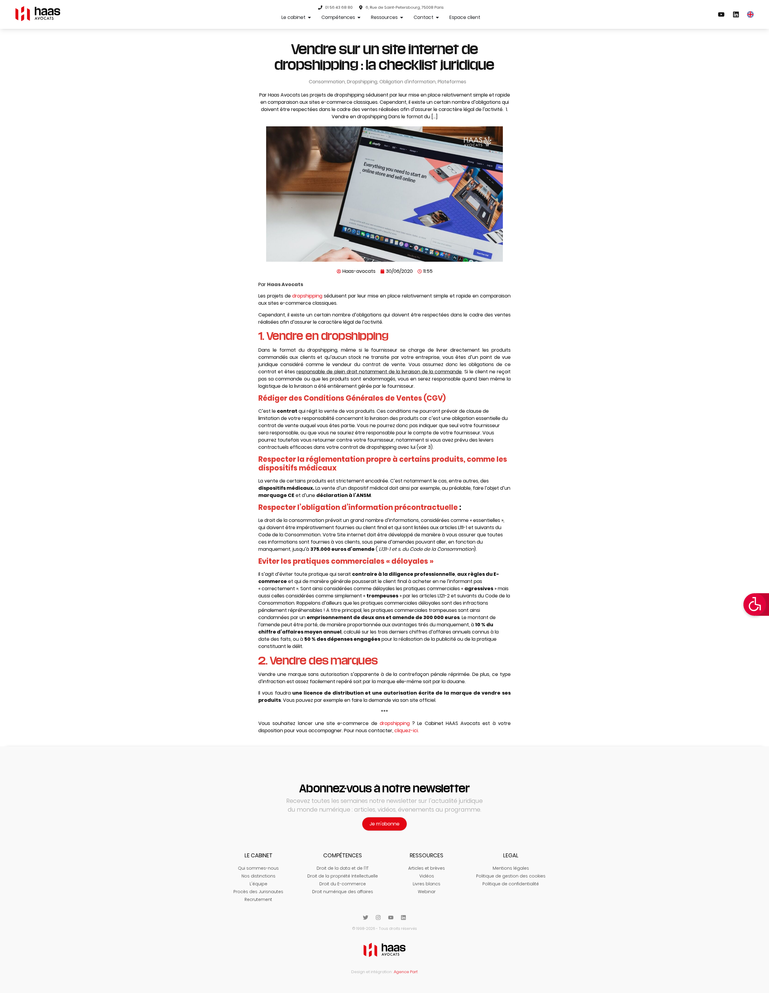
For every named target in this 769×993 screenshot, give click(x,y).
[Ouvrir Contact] (437, 17)
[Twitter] (365, 917)
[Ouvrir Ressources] (401, 17)
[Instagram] (378, 917)
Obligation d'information (407, 81)
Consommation (327, 81)
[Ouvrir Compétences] (359, 17)
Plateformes (452, 81)
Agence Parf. (406, 972)
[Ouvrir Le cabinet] (309, 17)
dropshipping (307, 295)
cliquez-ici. (406, 730)
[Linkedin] (403, 917)
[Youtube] (391, 917)
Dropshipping (362, 81)
